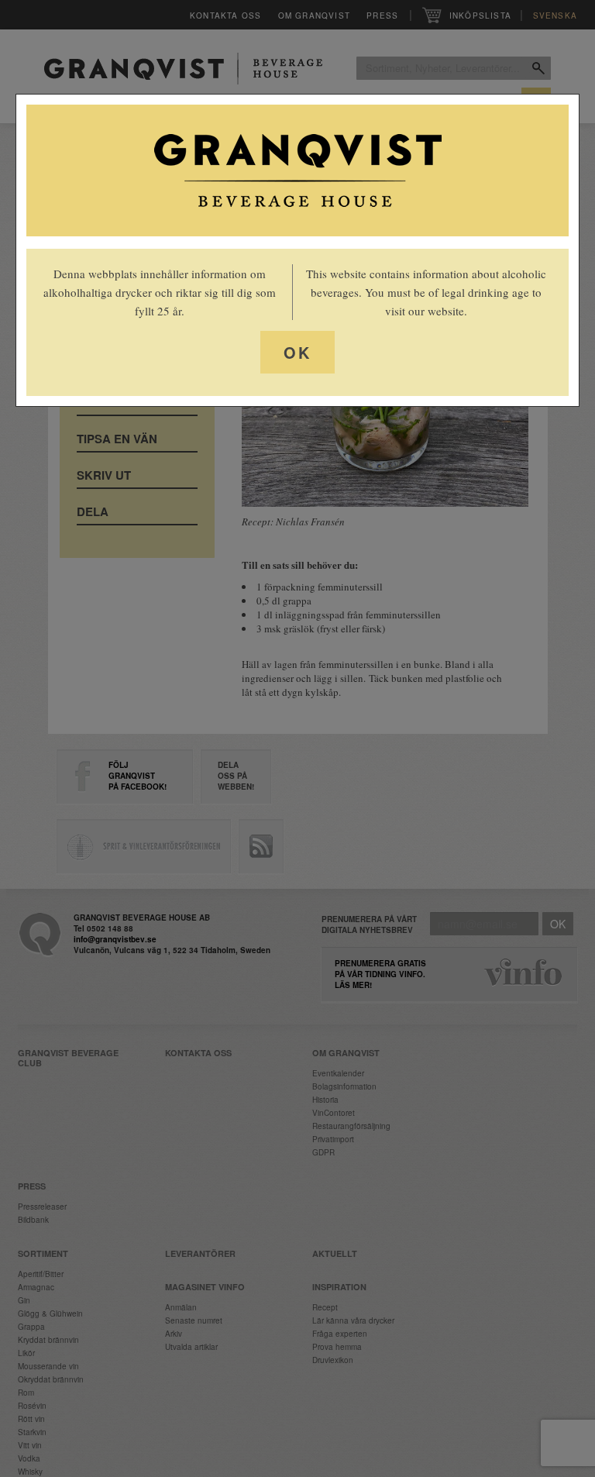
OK (297, 352)
